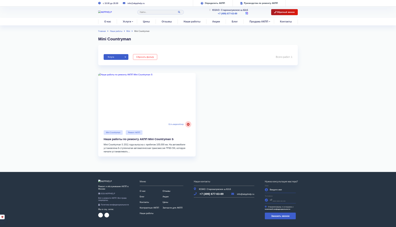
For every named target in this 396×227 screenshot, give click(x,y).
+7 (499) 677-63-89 (227, 13)
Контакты (286, 21)
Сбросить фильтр (145, 57)
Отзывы (167, 21)
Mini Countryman (113, 132)
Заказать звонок (280, 216)
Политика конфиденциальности (115, 205)
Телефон (269, 196)
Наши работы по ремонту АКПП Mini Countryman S (139, 139)
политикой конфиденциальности (277, 209)
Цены (146, 21)
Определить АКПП (215, 3)
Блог (235, 21)
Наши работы (192, 21)
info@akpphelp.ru (136, 3)
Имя (267, 186)
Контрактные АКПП (149, 207)
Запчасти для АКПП (173, 207)
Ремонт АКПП (134, 132)
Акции (216, 21)
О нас (107, 21)
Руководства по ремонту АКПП (261, 3)
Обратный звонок (285, 12)
